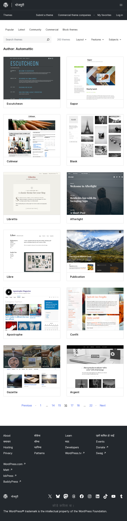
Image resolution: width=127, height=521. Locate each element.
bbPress (10, 475)
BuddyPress (12, 481)
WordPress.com (14, 464)
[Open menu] (121, 5)
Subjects (113, 39)
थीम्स (36, 441)
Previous (26, 405)
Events (100, 441)
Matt (8, 469)
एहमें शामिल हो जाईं (105, 435)
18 (78, 405)
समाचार (7, 441)
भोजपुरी (14, 496)
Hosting (8, 447)
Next (103, 405)
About (7, 435)
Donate (102, 447)
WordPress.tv (75, 453)
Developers (72, 447)
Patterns (39, 453)
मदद (67, 441)
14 (53, 405)
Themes (7, 15)
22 (90, 405)
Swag (101, 453)
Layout (80, 39)
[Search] (48, 39)
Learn (68, 435)
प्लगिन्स (37, 447)
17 (72, 405)
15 (59, 405)
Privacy (7, 453)
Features (96, 39)
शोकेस (37, 435)
